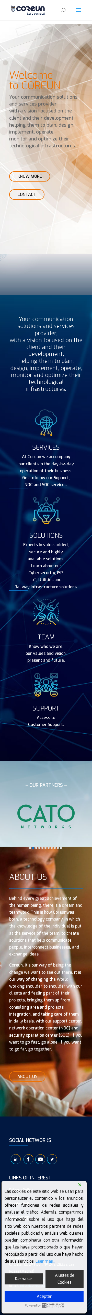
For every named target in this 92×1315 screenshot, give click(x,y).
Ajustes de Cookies (64, 1279)
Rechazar (23, 1279)
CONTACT (26, 194)
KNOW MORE (29, 176)
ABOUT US (27, 1076)
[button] (30, 848)
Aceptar (44, 1296)
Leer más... (45, 1261)
